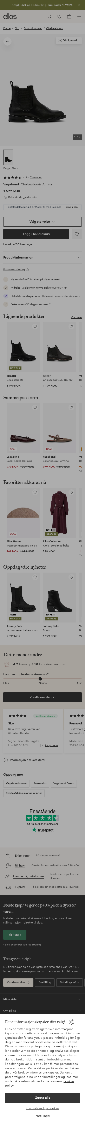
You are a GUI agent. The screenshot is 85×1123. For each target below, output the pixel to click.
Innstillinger (42, 1116)
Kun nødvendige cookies (42, 1108)
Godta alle (42, 1098)
